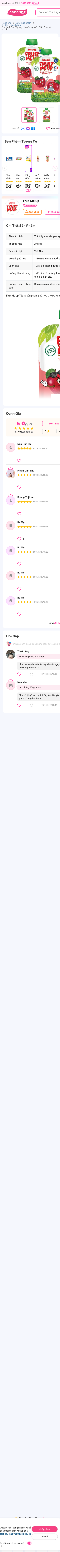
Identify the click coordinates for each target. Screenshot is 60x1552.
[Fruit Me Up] (12, 207)
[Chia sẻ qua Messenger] (28, 128)
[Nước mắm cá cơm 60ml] (38, 158)
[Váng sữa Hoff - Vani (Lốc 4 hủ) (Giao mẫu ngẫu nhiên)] (28, 158)
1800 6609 (26, 3)
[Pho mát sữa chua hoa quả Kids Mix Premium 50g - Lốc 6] (19, 158)
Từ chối (44, 1536)
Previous (6, 171)
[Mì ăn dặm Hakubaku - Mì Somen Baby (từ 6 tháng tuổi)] (47, 158)
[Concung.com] (17, 12)
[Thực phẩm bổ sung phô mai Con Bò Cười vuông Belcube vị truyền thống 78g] (9, 158)
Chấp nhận (44, 1529)
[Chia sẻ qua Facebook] (33, 128)
